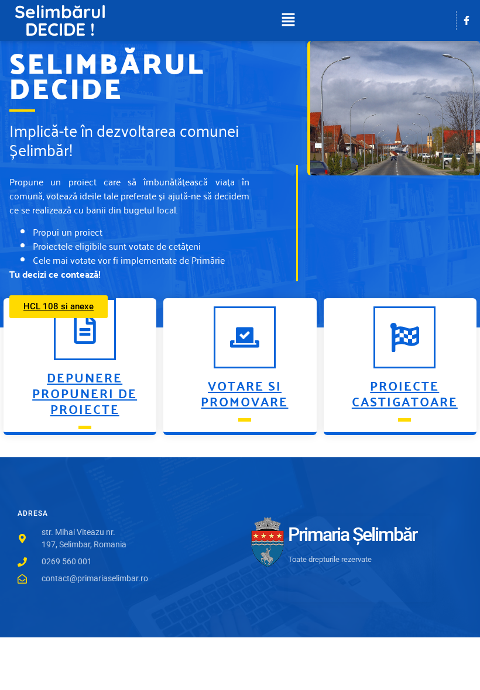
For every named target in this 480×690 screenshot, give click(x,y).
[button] (288, 20)
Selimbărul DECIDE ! (60, 20)
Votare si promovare (244, 393)
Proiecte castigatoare (405, 393)
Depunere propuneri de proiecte (84, 392)
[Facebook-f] (466, 20)
